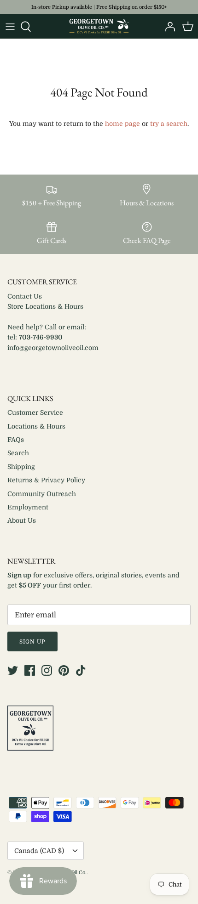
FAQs (15, 439)
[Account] (167, 27)
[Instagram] (46, 670)
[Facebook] (29, 670)
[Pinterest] (63, 670)
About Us (21, 520)
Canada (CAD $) (39, 850)
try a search (168, 123)
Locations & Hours (36, 426)
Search (18, 453)
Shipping (21, 466)
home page (122, 123)
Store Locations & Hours (45, 306)
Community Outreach (41, 493)
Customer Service (35, 412)
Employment (27, 507)
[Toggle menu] (10, 27)
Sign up (32, 641)
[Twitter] (12, 670)
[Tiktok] (81, 670)
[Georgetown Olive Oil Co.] (99, 26)
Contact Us (24, 296)
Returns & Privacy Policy (46, 480)
